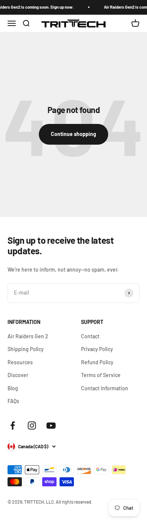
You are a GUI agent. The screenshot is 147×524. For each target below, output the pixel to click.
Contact (90, 336)
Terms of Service (101, 375)
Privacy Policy (97, 349)
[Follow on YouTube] (51, 425)
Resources (20, 362)
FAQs (13, 401)
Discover (18, 375)
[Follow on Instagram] (32, 425)
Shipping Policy (26, 349)
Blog (13, 388)
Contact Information (104, 388)
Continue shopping (73, 134)
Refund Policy (97, 362)
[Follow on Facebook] (13, 425)
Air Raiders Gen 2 (28, 336)
